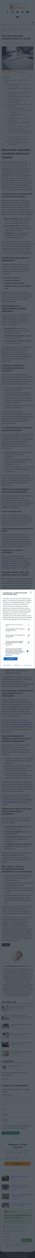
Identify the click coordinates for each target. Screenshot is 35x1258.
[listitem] (17, 625)
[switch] (28, 629)
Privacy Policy (28, 665)
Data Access (17, 665)
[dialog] (17, 629)
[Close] (31, 593)
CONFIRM (10, 658)
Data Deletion (7, 665)
